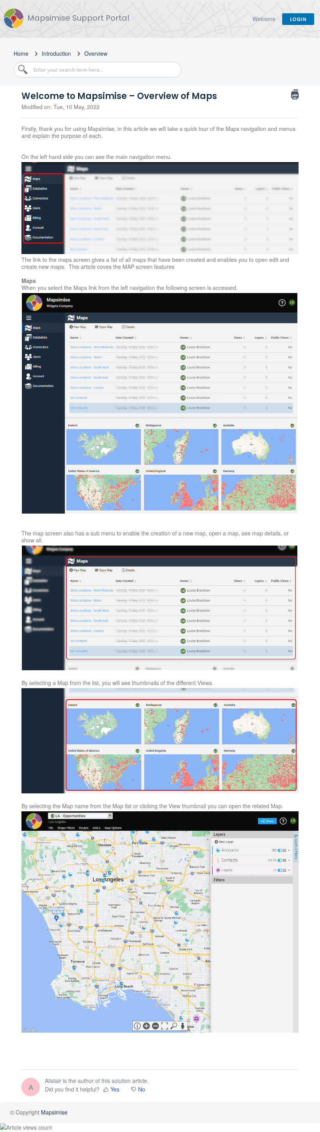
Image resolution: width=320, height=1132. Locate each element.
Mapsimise (54, 1112)
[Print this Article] (295, 93)
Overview (95, 53)
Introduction (56, 53)
